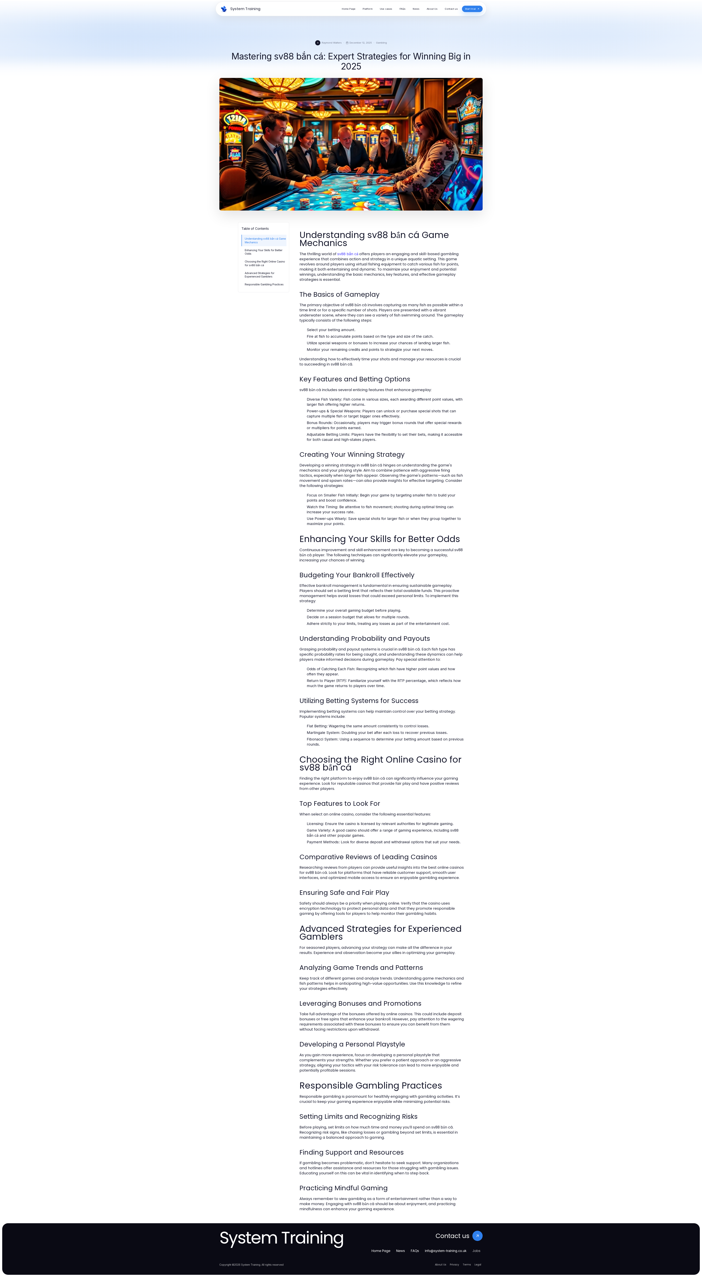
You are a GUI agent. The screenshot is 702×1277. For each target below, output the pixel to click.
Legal (478, 1264)
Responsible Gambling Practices (264, 284)
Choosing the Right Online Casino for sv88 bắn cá (265, 263)
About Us (440, 1264)
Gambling (381, 42)
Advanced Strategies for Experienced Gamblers (259, 274)
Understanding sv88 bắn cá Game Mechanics (265, 240)
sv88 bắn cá (347, 254)
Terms (467, 1264)
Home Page (380, 1250)
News (400, 1250)
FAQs (415, 1250)
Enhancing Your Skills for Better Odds (263, 252)
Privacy (454, 1264)
